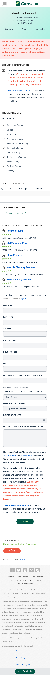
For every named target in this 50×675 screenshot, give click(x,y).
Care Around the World (25, 584)
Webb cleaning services (19, 279)
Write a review (16, 214)
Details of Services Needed (16, 387)
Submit (25, 521)
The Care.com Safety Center (16, 505)
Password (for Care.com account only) (22, 375)
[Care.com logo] (27, 4)
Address (7, 329)
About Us (10, 577)
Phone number (10, 352)
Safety (38, 580)
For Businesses (37, 577)
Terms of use (20, 651)
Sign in (23, 299)
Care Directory (23, 577)
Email (6, 364)
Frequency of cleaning (14, 403)
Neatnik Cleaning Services (21, 267)
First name (8, 305)
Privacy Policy (27, 455)
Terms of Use (9, 455)
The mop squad (15, 231)
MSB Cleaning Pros (17, 243)
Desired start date (12, 415)
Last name (8, 317)
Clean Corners (14, 255)
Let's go (12, 550)
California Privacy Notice (24, 665)
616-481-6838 (25, 23)
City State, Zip (9, 340)
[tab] (25, 387)
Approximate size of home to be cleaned (22, 392)
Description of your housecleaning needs (23, 427)
